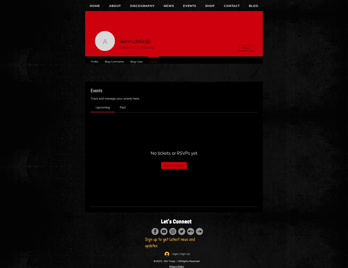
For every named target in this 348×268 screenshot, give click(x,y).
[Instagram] (172, 231)
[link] (103, 107)
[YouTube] (163, 231)
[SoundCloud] (199, 231)
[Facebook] (155, 231)
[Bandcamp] (190, 231)
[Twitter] (181, 231)
